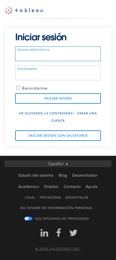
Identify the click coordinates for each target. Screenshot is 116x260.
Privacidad (50, 197)
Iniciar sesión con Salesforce (58, 136)
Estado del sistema (36, 175)
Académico (28, 186)
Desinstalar (76, 197)
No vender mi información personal (56, 208)
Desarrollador (84, 175)
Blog (63, 175)
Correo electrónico (33, 49)
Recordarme (35, 88)
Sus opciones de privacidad (62, 219)
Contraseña (27, 68)
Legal (30, 197)
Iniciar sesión (58, 98)
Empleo (51, 186)
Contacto (72, 186)
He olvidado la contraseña (46, 113)
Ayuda (92, 186)
